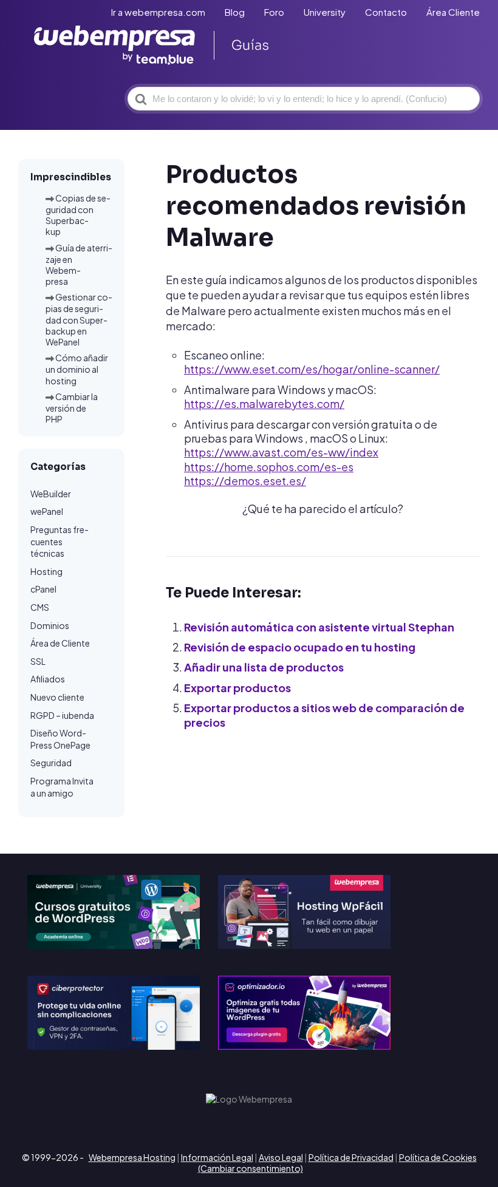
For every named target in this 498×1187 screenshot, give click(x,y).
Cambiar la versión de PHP (72, 407)
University (325, 12)
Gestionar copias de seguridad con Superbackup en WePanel (79, 319)
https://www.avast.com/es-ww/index (281, 452)
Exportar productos (237, 688)
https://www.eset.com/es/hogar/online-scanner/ (312, 369)
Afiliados (47, 678)
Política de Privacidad (351, 1157)
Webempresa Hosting (132, 1157)
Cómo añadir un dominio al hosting (77, 369)
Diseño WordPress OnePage (60, 738)
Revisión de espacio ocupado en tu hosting (299, 647)
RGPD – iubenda (62, 715)
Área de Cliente (60, 643)
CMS (39, 607)
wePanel (46, 511)
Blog (235, 12)
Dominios (49, 625)
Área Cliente (453, 12)
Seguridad (51, 762)
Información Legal (217, 1157)
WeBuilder (50, 493)
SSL (38, 661)
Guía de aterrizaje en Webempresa (79, 264)
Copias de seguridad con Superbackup (78, 214)
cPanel (43, 588)
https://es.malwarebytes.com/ (264, 403)
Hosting (46, 571)
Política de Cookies (438, 1157)
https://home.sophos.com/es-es (268, 467)
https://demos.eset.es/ (245, 481)
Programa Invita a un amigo (62, 786)
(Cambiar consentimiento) (250, 1168)
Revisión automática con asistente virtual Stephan (319, 627)
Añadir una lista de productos (264, 667)
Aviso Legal (281, 1157)
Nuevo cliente (57, 697)
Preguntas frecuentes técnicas (59, 541)
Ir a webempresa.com (158, 12)
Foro (274, 12)
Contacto (386, 12)
